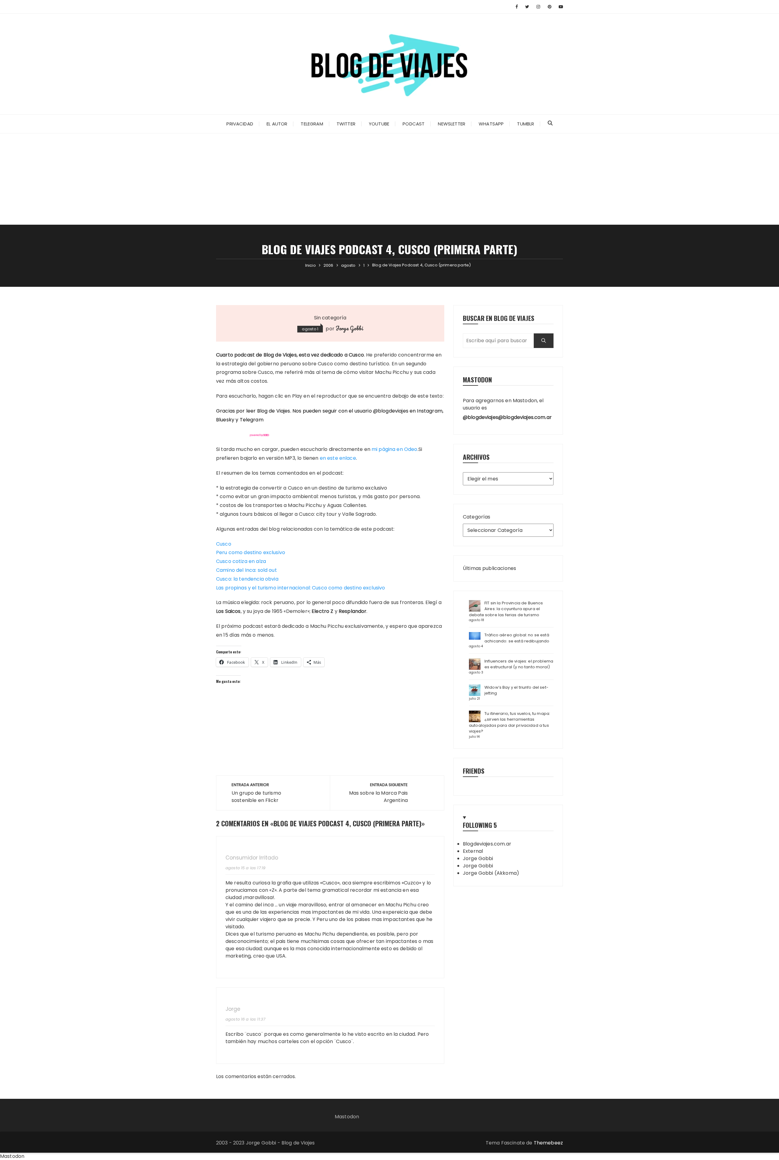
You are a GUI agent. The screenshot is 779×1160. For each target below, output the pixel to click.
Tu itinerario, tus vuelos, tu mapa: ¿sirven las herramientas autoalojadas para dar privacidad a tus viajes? (509, 722)
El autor (277, 124)
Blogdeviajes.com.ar (487, 843)
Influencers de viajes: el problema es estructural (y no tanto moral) (518, 664)
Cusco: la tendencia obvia (247, 578)
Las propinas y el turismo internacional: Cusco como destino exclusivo (300, 587)
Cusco (223, 543)
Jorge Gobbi (349, 328)
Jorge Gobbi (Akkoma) (491, 873)
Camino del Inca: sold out (246, 570)
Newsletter (451, 124)
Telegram (312, 124)
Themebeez (548, 1142)
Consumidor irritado (251, 858)
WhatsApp (491, 124)
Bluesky (225, 419)
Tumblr (525, 124)
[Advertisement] (389, 179)
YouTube (379, 124)
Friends (473, 770)
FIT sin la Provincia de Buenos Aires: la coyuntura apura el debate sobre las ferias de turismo (506, 609)
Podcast (413, 124)
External (473, 851)
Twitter (346, 124)
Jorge (232, 1009)
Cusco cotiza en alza (241, 561)
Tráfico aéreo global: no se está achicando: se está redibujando (517, 638)
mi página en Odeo (394, 449)
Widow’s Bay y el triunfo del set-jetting (516, 690)
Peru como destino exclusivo (250, 552)
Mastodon (347, 1116)
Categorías (477, 516)
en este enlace (338, 458)
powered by (259, 435)
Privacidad (239, 124)
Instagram (429, 410)
